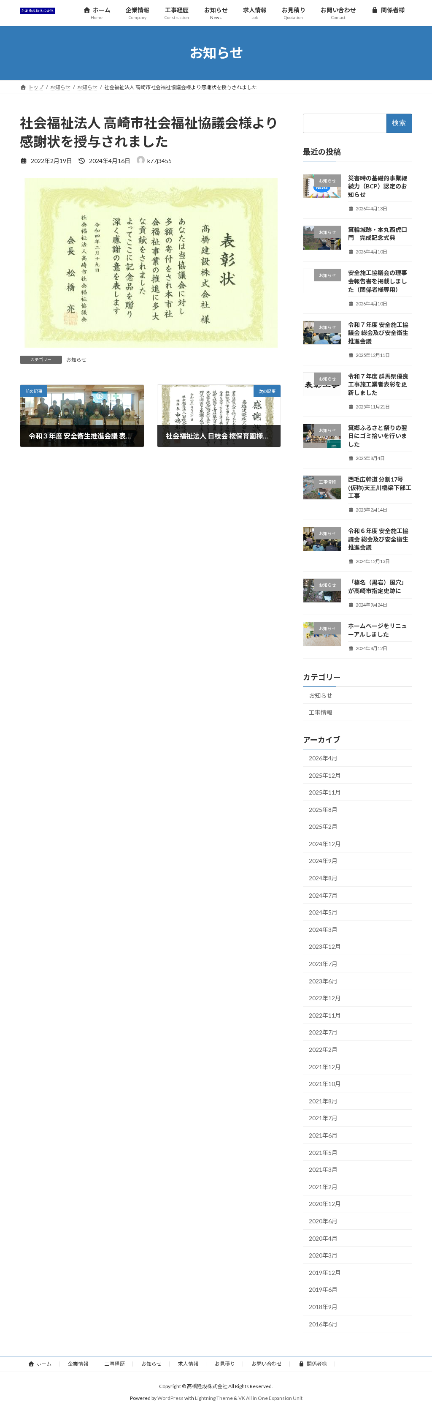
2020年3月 (323, 1255)
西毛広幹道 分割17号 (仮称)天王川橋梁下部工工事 (379, 487)
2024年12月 (325, 843)
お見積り (225, 1364)
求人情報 (188, 1364)
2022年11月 (325, 1014)
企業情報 (78, 1364)
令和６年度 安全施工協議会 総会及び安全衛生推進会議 (378, 539)
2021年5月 (323, 1152)
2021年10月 (325, 1083)
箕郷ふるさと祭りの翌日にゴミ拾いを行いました (377, 435)
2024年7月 (323, 894)
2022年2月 (323, 1049)
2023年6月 (323, 980)
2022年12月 (325, 998)
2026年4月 (323, 758)
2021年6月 (323, 1135)
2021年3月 (323, 1169)
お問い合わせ (266, 1364)
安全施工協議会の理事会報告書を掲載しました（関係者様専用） (377, 281)
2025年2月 (323, 826)
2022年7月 (323, 1032)
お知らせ (76, 360)
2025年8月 (323, 809)
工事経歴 (115, 1364)
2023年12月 (325, 946)
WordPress (170, 1398)
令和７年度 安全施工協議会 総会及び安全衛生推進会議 (378, 332)
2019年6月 (323, 1289)
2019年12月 (325, 1272)
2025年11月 (325, 792)
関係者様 (317, 1364)
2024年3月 (323, 929)
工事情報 (320, 712)
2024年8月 (323, 878)
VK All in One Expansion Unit (270, 1398)
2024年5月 (323, 912)
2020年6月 (323, 1221)
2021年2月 (323, 1186)
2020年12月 (325, 1203)
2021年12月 (325, 1066)
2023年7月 (323, 963)
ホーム (43, 1364)
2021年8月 (323, 1100)
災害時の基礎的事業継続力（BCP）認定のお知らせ (377, 186)
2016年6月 (323, 1323)
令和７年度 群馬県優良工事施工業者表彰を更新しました (378, 384)
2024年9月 (323, 860)
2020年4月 (323, 1237)
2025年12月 (325, 775)
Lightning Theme (214, 1398)
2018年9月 (323, 1306)
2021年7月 (323, 1118)
